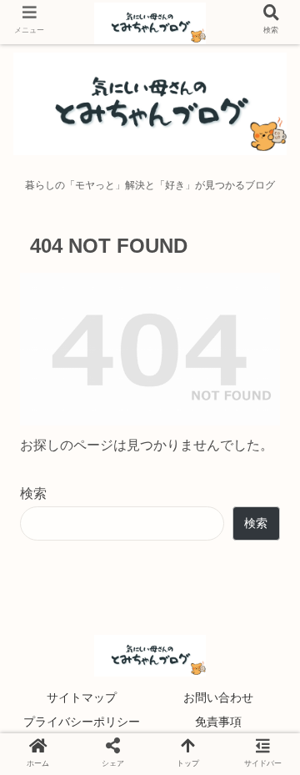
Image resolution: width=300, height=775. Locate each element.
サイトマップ (82, 697)
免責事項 (218, 721)
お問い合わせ (218, 697)
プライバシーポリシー (81, 721)
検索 (33, 493)
